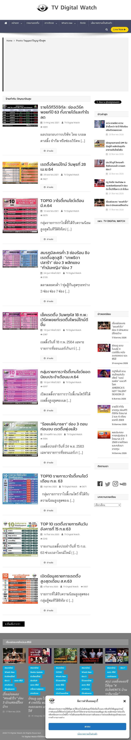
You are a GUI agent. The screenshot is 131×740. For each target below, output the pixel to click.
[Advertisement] (66, 66)
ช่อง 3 (7, 680)
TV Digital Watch (72, 122)
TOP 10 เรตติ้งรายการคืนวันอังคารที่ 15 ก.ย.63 (64, 526)
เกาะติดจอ (49, 23)
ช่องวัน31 (33, 680)
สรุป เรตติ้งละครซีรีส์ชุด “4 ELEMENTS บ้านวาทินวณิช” (116, 688)
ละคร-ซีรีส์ (18, 680)
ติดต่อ (83, 23)
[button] (124, 701)
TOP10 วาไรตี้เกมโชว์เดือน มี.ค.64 (62, 203)
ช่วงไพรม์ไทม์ (10, 676)
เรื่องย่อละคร (10, 689)
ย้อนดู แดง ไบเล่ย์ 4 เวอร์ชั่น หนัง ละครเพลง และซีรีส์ (119, 352)
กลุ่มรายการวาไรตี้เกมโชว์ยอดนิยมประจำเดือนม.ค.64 (65, 374)
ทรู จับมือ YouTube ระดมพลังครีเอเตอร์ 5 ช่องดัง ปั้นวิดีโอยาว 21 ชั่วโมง (117, 186)
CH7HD (59, 672)
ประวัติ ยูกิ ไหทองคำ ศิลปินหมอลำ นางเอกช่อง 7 (115, 166)
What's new (10, 672)
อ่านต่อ (50, 150)
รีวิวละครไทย (61, 680)
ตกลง (87, 726)
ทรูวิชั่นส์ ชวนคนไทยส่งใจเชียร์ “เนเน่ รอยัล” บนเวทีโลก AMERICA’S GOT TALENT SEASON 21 (119, 382)
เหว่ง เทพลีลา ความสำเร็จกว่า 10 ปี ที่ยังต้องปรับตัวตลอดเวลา (117, 126)
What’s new (67, 23)
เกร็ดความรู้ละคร (36, 689)
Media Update (36, 672)
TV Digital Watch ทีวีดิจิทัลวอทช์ (35, 736)
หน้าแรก (15, 23)
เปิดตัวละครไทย (62, 693)
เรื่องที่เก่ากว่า (13, 624)
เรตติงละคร (111, 676)
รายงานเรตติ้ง (33, 23)
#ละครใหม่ (9, 667)
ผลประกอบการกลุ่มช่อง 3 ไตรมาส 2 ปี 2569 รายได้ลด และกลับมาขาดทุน (120, 440)
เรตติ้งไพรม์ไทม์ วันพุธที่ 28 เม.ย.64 (63, 166)
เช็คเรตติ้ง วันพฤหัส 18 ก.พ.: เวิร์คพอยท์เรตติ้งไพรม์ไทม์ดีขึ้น (64, 320)
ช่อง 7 (122, 667)
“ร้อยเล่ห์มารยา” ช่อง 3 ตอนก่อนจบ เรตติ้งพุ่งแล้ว (64, 426)
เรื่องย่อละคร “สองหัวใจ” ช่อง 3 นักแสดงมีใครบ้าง (117, 203)
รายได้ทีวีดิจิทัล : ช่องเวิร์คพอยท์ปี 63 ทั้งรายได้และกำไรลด (64, 112)
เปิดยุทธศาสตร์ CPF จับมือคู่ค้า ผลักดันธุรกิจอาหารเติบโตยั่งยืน (116, 146)
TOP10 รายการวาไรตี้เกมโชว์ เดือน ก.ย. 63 (64, 478)
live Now (118, 29)
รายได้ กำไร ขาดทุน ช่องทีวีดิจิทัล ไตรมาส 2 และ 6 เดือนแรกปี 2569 (119, 413)
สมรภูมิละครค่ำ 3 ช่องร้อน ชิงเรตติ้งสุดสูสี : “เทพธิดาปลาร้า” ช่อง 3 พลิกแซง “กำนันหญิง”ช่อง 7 (65, 260)
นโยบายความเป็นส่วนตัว (87, 734)
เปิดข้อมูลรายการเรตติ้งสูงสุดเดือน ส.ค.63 (60, 578)
